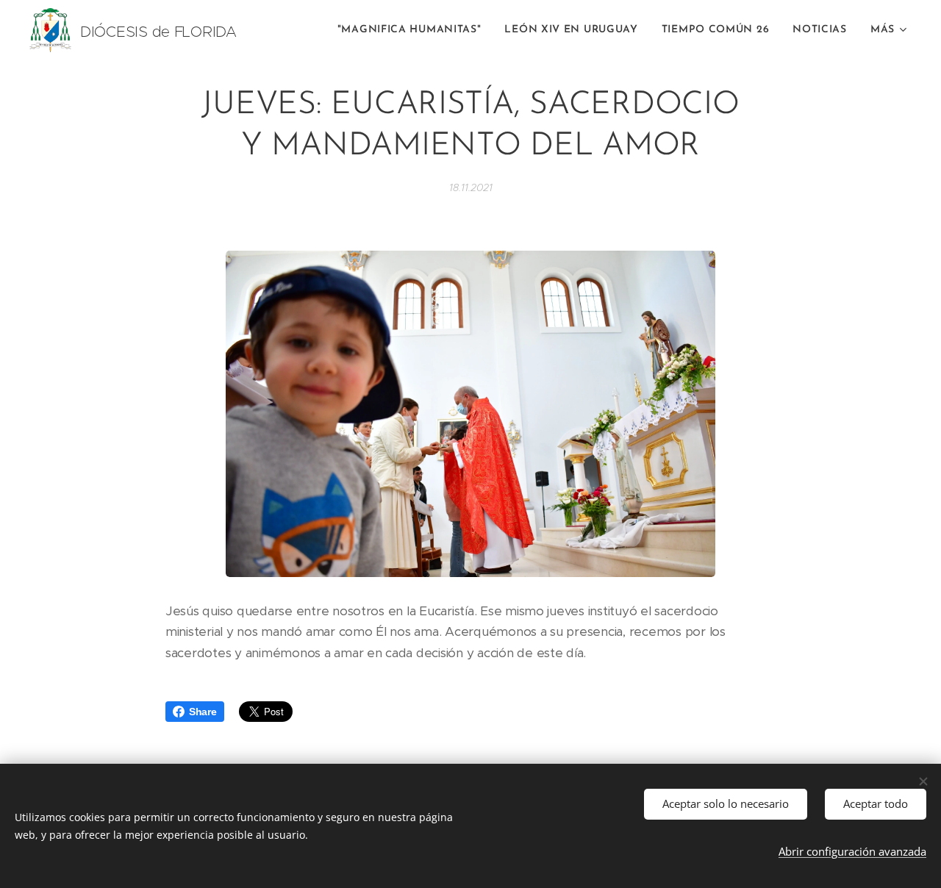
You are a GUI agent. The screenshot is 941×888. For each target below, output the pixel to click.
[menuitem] (413, 30)
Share (203, 711)
